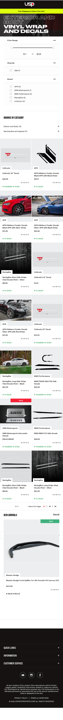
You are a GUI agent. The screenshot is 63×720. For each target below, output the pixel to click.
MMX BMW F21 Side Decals (45, 433)
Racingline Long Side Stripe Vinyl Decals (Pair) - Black (14, 382)
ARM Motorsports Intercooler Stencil (15, 434)
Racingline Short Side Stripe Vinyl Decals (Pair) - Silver (14, 278)
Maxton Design (12, 575)
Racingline (6, 272)
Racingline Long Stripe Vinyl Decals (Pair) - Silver (46, 486)
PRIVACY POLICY (21, 698)
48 (50, 506)
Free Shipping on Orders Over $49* (31, 11)
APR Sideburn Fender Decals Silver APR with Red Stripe (14, 330)
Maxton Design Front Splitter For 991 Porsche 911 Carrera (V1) (32, 580)
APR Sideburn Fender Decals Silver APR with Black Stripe (46, 226)
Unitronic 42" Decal (10, 173)
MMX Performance (42, 376)
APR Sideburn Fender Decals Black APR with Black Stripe (46, 174)
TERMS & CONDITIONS (40, 698)
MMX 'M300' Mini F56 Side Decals (45, 382)
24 (44, 506)
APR (36, 168)
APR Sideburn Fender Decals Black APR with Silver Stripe (14, 226)
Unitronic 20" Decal (42, 329)
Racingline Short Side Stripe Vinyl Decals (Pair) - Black (14, 486)
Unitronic (6, 168)
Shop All (56, 514)
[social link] (23, 675)
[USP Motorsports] (31, 4)
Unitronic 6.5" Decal (42, 277)
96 (55, 506)
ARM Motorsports (10, 428)
